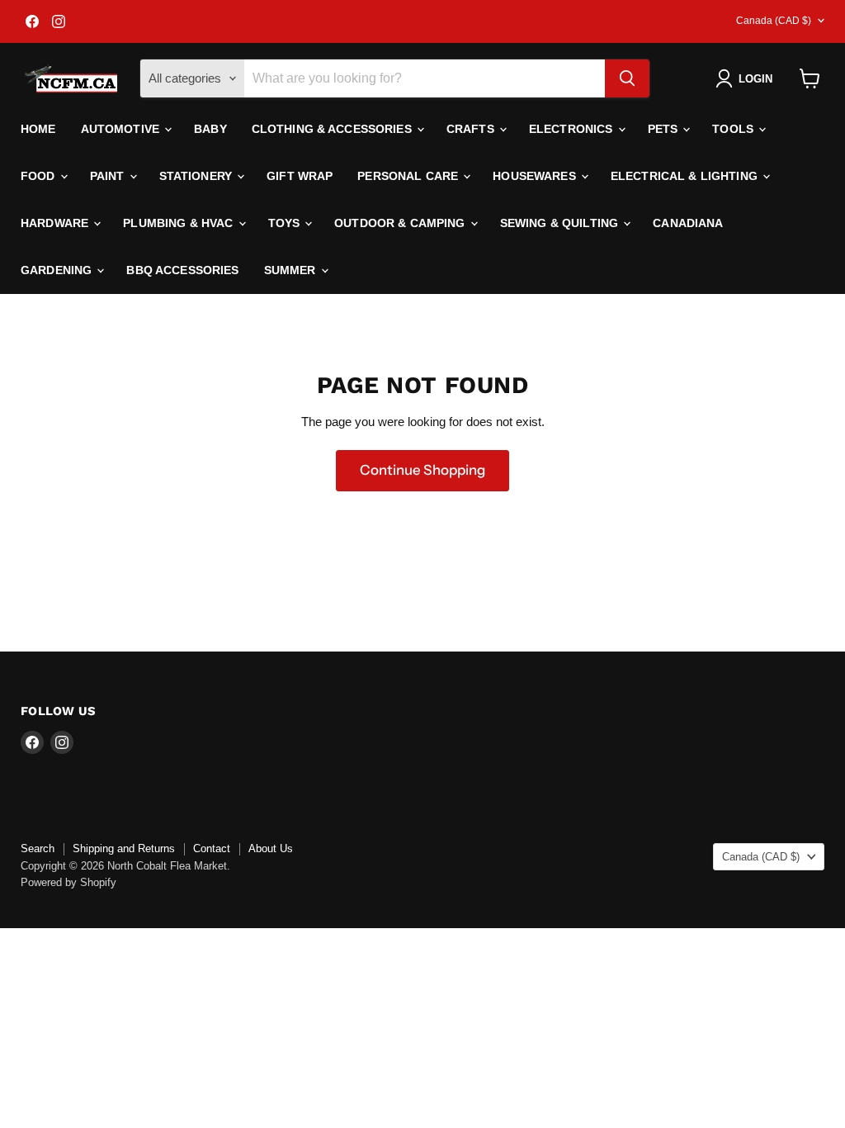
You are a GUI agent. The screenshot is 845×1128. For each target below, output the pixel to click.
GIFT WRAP (300, 175)
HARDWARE (56, 223)
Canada (773, 20)
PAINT (109, 175)
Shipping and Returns (124, 848)
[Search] (627, 78)
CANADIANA (688, 223)
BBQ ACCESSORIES (182, 270)
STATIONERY (197, 175)
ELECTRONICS (572, 128)
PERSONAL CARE (409, 175)
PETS (665, 128)
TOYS (286, 223)
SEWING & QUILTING (561, 223)
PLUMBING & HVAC (179, 223)
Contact (211, 848)
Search (37, 848)
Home (38, 128)
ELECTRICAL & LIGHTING (686, 175)
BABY (210, 128)
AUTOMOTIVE (122, 128)
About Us (270, 848)
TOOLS (734, 128)
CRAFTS (472, 128)
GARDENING (58, 270)
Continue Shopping (422, 470)
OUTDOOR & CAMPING (401, 223)
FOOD (40, 175)
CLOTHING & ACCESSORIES (333, 128)
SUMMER (291, 270)
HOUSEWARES (536, 175)
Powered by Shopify (68, 882)
